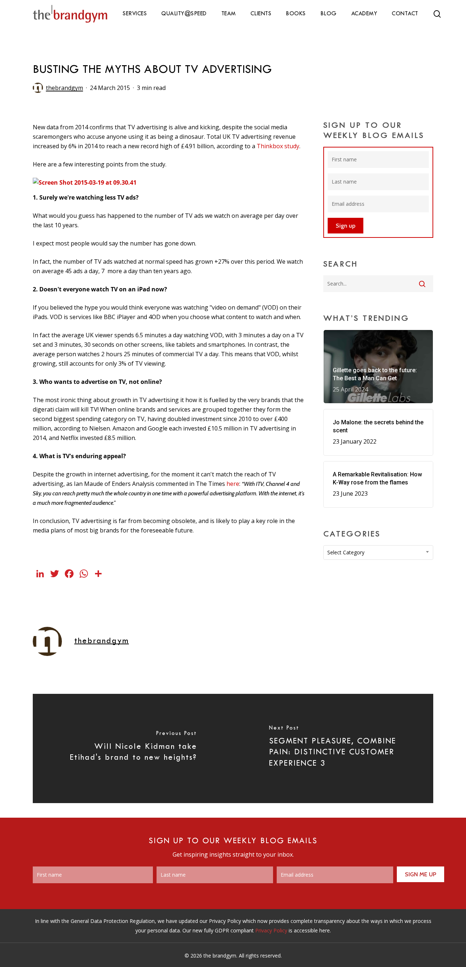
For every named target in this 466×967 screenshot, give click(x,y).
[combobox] (378, 552)
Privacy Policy (271, 930)
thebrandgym (64, 88)
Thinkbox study (278, 146)
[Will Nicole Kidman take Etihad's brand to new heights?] (133, 748)
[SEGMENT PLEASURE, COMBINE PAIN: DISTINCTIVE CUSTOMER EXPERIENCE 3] (333, 748)
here (232, 484)
